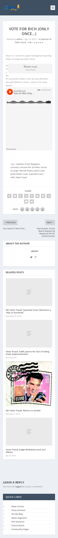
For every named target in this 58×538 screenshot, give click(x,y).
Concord (14, 167)
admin (19, 39)
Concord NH (25, 167)
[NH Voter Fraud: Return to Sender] (29, 384)
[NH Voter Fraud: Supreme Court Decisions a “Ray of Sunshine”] (29, 292)
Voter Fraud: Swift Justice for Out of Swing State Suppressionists (27, 352)
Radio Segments (19, 518)
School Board (17, 525)
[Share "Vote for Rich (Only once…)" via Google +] (20, 196)
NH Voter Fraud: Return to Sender (23, 410)
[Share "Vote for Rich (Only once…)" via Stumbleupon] (49, 196)
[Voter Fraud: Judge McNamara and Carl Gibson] (29, 431)
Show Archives (18, 510)
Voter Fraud (21, 177)
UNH (13, 177)
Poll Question (17, 521)
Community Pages (20, 529)
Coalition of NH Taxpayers (28, 164)
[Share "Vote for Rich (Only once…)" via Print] (32, 201)
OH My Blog (17, 514)
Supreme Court (36, 174)
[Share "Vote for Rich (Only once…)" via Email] (26, 201)
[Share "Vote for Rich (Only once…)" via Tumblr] (26, 196)
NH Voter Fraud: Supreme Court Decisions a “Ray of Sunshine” (28, 311)
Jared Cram (39, 170)
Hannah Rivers (26, 170)
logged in (19, 486)
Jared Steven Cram (19, 174)
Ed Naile (36, 167)
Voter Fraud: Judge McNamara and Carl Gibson (26, 450)
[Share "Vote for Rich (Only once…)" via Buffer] (43, 196)
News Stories (17, 506)
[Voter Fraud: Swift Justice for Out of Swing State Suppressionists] (29, 334)
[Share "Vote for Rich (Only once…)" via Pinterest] (32, 196)
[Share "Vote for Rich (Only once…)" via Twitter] (15, 196)
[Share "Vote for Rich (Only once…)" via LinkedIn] (37, 196)
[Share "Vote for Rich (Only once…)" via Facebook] (9, 196)
